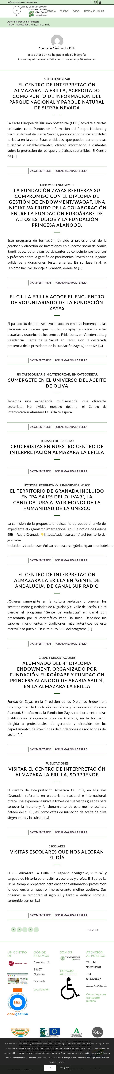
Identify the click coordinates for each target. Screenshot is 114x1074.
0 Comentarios (40, 171)
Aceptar (49, 1067)
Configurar (64, 1067)
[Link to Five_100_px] (104, 2)
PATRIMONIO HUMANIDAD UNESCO (64, 485)
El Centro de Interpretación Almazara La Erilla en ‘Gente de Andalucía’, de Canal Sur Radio (57, 581)
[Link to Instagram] (95, 2)
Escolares (57, 846)
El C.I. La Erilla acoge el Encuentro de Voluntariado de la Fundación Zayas (57, 303)
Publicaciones (57, 763)
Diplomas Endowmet (57, 185)
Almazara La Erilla (73, 171)
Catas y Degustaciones (57, 657)
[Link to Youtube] (100, 2)
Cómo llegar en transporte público (96, 997)
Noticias (30, 485)
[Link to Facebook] (91, 2)
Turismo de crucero (57, 441)
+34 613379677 (31, 2)
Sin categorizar (57, 79)
